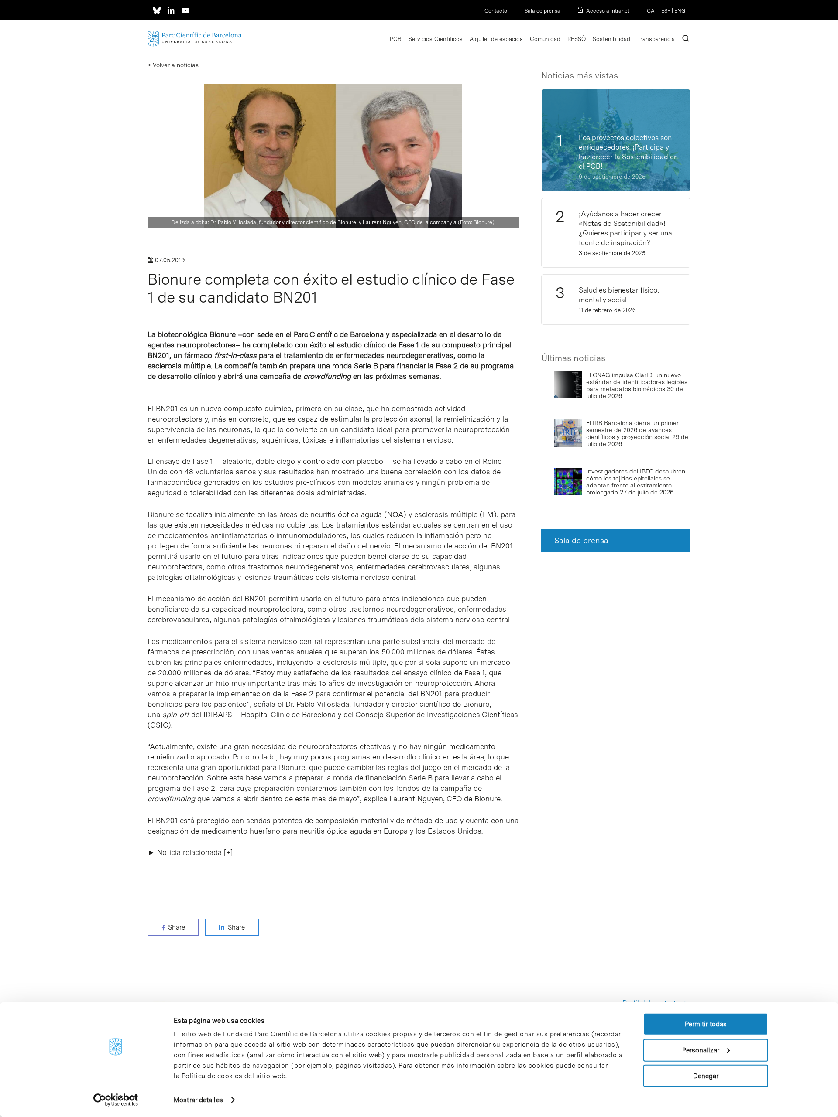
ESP (665, 11)
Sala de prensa (542, 11)
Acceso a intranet (607, 11)
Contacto (495, 11)
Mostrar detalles (198, 1100)
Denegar (705, 1076)
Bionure (223, 334)
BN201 (158, 355)
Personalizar (700, 1050)
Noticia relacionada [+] (195, 852)
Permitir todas (706, 1024)
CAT (652, 11)
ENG (679, 11)
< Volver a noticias (173, 64)
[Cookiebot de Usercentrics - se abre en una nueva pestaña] (116, 1100)
